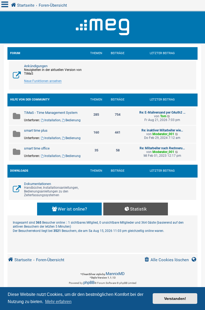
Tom (163, 116)
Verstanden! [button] (175, 298)
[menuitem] (166, 260)
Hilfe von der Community (30, 99)
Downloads (19, 170)
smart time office (37, 148)
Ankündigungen (36, 66)
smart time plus (36, 130)
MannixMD (115, 273)
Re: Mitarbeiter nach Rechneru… (162, 148)
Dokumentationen (37, 184)
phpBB (88, 282)
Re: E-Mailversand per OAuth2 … (162, 112)
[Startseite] (102, 27)
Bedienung (73, 120)
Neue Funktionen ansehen (43, 81)
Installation (52, 120)
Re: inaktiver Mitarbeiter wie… (162, 130)
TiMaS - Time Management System (50, 113)
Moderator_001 (163, 134)
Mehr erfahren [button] (58, 301)
